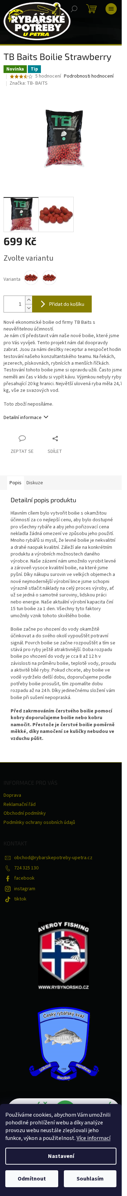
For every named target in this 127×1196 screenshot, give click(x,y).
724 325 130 (26, 868)
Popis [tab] (16, 482)
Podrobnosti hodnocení (89, 76)
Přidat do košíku (66, 304)
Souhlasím (90, 1179)
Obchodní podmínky (25, 813)
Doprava (12, 795)
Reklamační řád (20, 804)
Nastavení (61, 1156)
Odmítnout (32, 1179)
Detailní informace (23, 417)
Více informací (93, 1138)
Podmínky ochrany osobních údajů (39, 822)
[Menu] (111, 9)
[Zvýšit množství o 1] (28, 300)
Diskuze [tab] (34, 482)
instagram (24, 888)
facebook (24, 878)
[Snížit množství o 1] (28, 308)
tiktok (20, 899)
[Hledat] (74, 9)
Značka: (29, 83)
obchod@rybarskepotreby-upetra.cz (53, 857)
